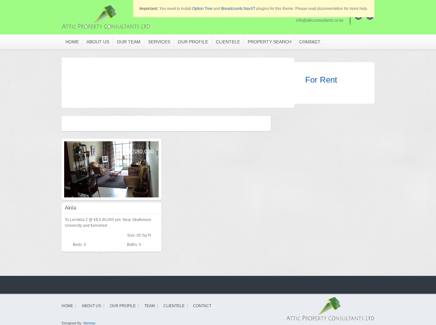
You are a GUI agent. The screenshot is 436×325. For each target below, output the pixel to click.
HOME (72, 41)
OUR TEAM (128, 41)
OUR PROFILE (193, 41)
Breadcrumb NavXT (238, 8)
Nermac (89, 323)
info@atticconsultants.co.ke (319, 20)
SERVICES (159, 41)
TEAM (149, 306)
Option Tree (202, 8)
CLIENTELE (228, 41)
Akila (70, 208)
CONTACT (202, 306)
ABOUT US (97, 41)
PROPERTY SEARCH (269, 41)
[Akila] (111, 169)
